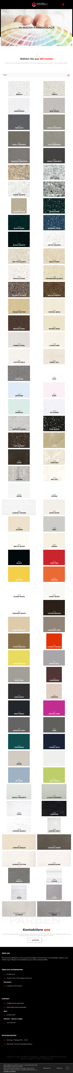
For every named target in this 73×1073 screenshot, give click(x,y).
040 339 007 (11, 1022)
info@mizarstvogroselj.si (15, 1003)
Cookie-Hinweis (47, 1059)
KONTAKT (35, 940)
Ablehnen (59, 1068)
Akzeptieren (47, 1068)
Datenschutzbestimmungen (30, 1059)
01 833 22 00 (11, 1015)
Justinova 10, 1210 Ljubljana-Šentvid (19, 978)
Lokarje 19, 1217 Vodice (14, 986)
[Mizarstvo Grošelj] (40, 4)
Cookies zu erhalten (10, 1071)
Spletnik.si (62, 1057)
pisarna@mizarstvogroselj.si (16, 1007)
